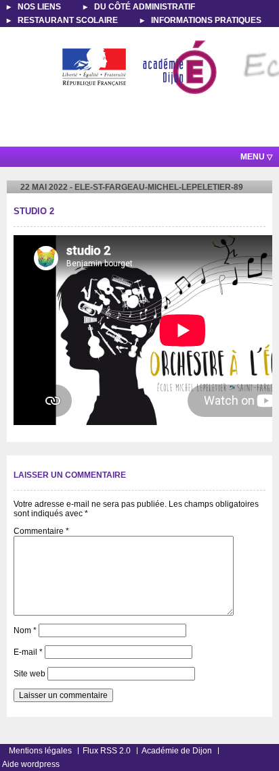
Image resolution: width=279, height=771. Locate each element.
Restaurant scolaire (68, 20)
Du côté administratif (144, 6)
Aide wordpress (31, 764)
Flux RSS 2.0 (107, 750)
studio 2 (34, 211)
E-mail (28, 652)
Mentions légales (40, 750)
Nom (25, 630)
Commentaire (41, 531)
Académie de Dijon (177, 750)
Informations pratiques (206, 20)
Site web (29, 673)
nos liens (39, 6)
